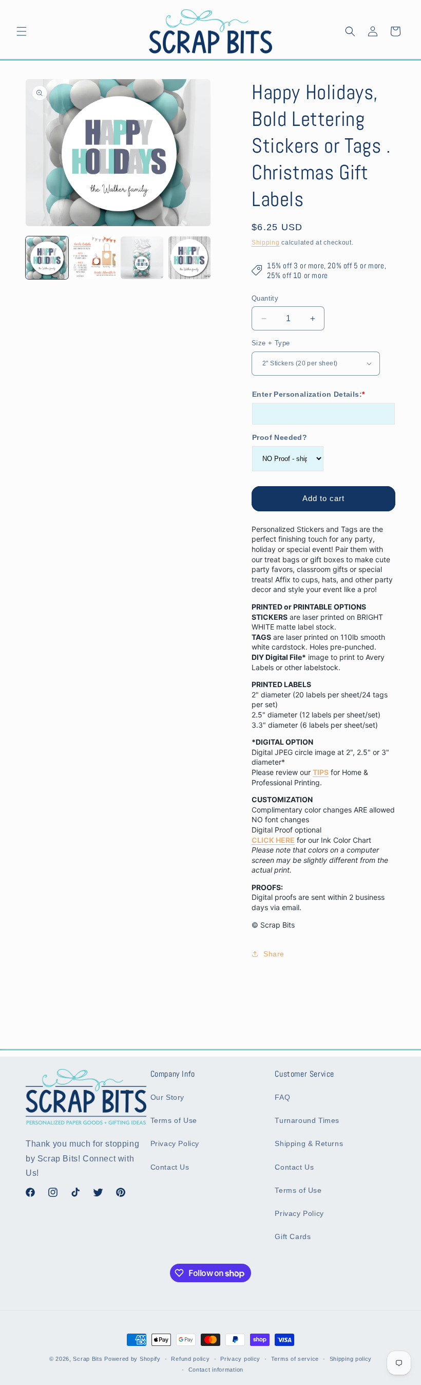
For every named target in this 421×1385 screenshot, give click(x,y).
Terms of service (295, 1359)
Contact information (215, 1369)
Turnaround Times (307, 1120)
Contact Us (169, 1167)
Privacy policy (240, 1359)
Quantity (265, 298)
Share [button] (273, 954)
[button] (21, 31)
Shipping (266, 242)
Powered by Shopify (132, 1359)
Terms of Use (173, 1120)
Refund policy (190, 1359)
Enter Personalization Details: (308, 394)
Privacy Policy (174, 1143)
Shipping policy (351, 1359)
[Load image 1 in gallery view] (47, 257)
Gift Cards (293, 1236)
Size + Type (271, 343)
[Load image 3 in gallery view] (142, 257)
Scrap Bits (87, 1359)
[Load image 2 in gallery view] (94, 257)
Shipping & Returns (309, 1143)
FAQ (282, 1097)
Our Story (167, 1097)
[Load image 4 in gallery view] (189, 257)
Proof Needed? (279, 437)
